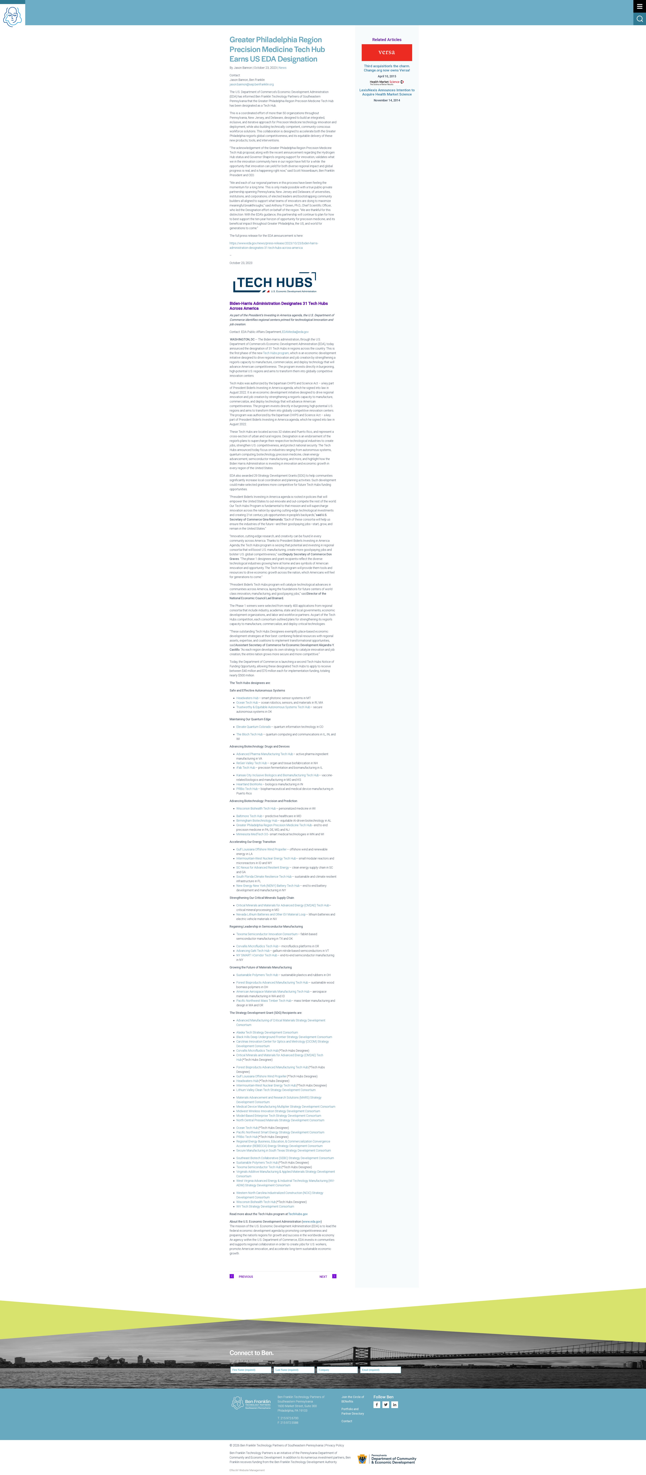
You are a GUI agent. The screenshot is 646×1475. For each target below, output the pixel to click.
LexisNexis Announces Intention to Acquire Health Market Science (387, 92)
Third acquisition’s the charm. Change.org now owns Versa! (387, 68)
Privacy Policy (334, 1445)
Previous (246, 1276)
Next (323, 1276)
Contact (347, 1421)
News (282, 67)
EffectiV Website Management (247, 1470)
